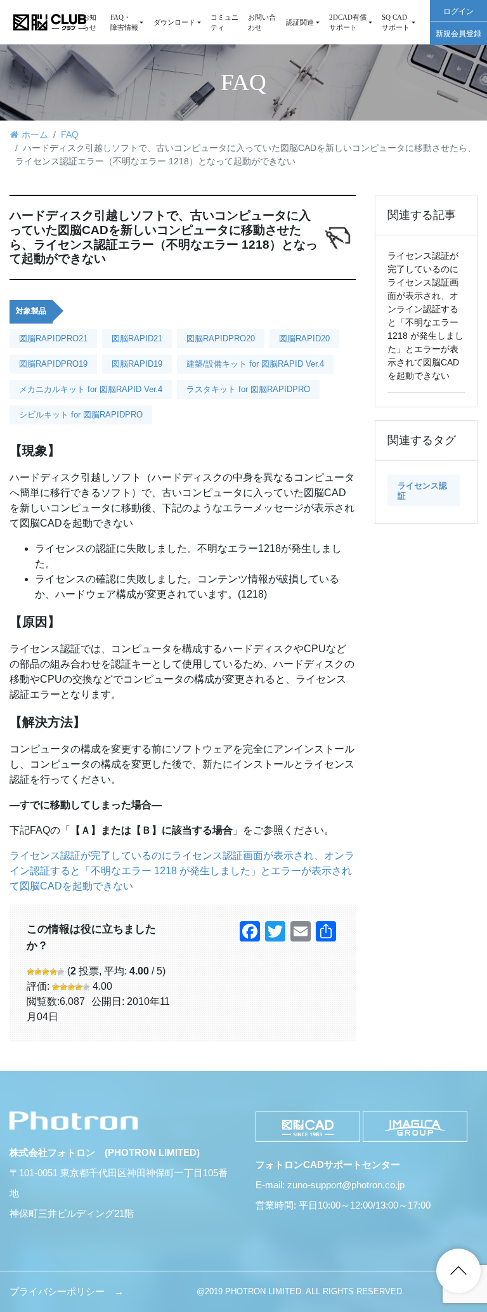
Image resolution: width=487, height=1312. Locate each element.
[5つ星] (61, 972)
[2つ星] (38, 972)
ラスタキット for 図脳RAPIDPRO (248, 389)
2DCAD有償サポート (348, 22)
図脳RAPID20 (304, 338)
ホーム (35, 134)
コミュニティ (224, 22)
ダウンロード (174, 22)
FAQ (70, 134)
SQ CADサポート (396, 22)
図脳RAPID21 (137, 338)
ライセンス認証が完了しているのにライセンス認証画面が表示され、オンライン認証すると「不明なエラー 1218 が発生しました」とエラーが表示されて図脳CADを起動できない (182, 870)
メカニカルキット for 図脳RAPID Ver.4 (90, 389)
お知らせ (89, 22)
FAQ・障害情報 (124, 22)
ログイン (458, 11)
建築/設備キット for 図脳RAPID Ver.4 (255, 364)
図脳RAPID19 (137, 364)
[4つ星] (53, 972)
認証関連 (300, 22)
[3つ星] (45, 972)
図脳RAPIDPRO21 (53, 338)
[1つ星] (30, 972)
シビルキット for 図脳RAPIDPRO (81, 414)
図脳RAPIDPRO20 (220, 338)
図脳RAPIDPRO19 (53, 364)
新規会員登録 (458, 33)
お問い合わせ (262, 22)
